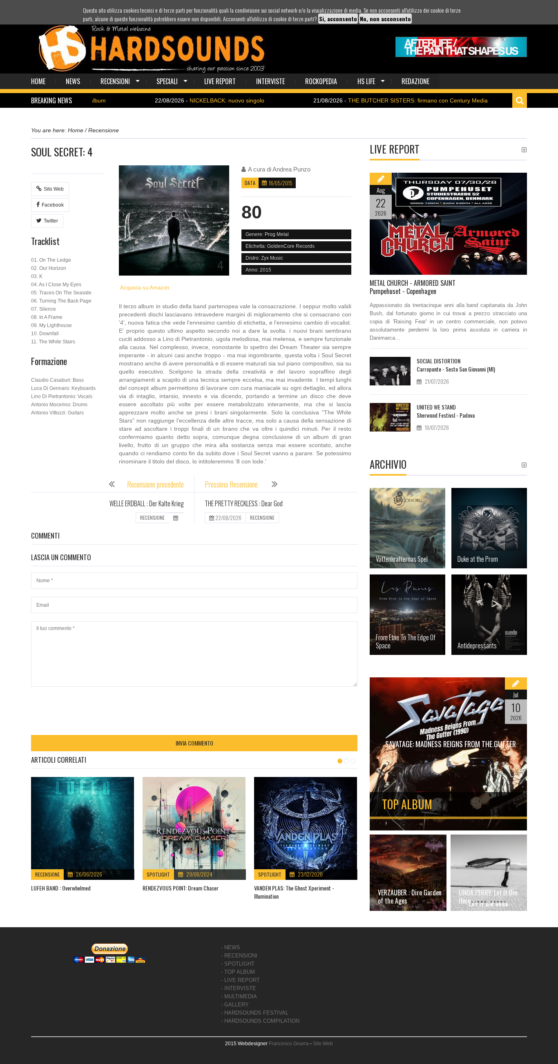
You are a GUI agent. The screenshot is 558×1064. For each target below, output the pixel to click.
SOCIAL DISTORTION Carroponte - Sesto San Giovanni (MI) (456, 364)
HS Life (366, 81)
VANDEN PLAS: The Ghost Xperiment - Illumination (294, 892)
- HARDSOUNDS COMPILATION (260, 1021)
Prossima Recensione (232, 484)
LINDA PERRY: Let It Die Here (488, 897)
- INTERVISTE (238, 988)
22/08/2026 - (173, 100)
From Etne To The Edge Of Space (405, 641)
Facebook (53, 205)
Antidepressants (477, 645)
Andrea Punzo (291, 169)
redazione (415, 81)
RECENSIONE (152, 517)
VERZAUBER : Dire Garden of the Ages (410, 897)
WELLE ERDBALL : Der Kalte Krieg (146, 503)
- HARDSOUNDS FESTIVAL (254, 1013)
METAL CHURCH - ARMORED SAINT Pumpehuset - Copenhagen (412, 287)
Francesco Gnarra (289, 1043)
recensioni (115, 81)
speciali (167, 81)
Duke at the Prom (478, 559)
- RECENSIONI (239, 956)
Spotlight (158, 874)
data (250, 182)
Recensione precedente (155, 484)
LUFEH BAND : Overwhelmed (61, 888)
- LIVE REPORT (240, 980)
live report (220, 81)
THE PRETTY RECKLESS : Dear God (244, 503)
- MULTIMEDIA (239, 996)
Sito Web (54, 189)
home (38, 81)
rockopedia (321, 81)
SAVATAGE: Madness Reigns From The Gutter (450, 744)
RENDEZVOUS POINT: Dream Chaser (181, 888)
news (73, 81)
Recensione (47, 874)
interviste (270, 81)
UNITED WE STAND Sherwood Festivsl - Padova (446, 411)
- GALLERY (235, 1005)
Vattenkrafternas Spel (402, 559)
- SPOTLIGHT (237, 964)
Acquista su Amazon (144, 288)
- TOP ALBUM (238, 972)
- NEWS (230, 947)
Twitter (51, 221)
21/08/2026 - (364, 100)
